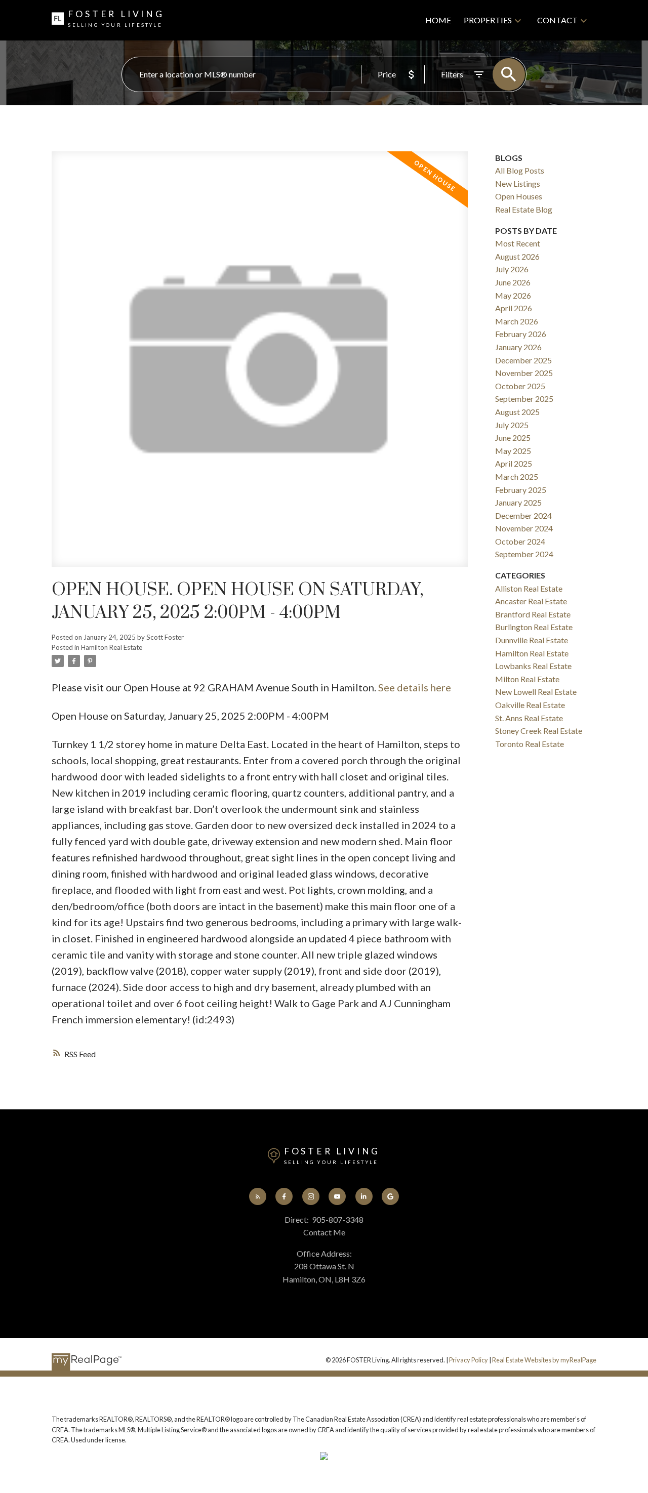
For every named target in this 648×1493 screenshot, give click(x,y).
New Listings (517, 183)
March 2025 (516, 476)
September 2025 (524, 398)
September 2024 (524, 554)
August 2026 (517, 256)
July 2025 (512, 425)
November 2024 (524, 528)
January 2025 (518, 502)
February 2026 (520, 334)
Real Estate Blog (523, 209)
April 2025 (513, 463)
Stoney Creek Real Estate (538, 730)
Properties (488, 20)
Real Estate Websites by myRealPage (544, 1360)
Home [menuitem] (438, 20)
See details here (414, 687)
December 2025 (523, 360)
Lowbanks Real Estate (533, 666)
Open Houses (518, 196)
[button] (257, 1196)
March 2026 (516, 321)
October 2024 (520, 541)
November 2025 (524, 373)
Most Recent (517, 243)
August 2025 (517, 412)
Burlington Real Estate (534, 627)
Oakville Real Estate (530, 705)
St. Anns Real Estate (529, 718)
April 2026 (513, 308)
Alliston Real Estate (528, 588)
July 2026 (512, 269)
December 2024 (523, 515)
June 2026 (513, 282)
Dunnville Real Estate (531, 640)
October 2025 (520, 386)
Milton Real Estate (527, 679)
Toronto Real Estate (529, 744)
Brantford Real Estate (533, 614)
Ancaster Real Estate (531, 601)
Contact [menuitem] (557, 20)
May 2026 (513, 295)
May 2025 (513, 450)
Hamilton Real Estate (111, 647)
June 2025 (513, 437)
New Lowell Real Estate (536, 691)
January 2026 (518, 347)
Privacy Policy (468, 1360)
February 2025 (520, 489)
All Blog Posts (519, 170)
